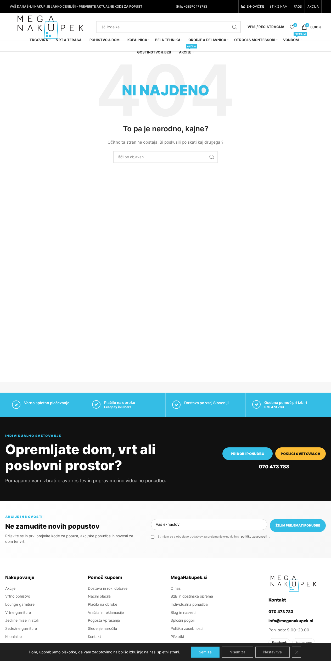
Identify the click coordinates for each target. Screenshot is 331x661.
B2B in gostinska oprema (192, 596)
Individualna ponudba (189, 604)
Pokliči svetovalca (301, 454)
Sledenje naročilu (102, 628)
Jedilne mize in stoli (21, 620)
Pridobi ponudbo (248, 454)
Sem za (205, 652)
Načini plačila (99, 596)
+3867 (188, 6)
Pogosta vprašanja (104, 620)
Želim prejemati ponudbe (298, 525)
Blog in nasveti (183, 612)
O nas (176, 588)
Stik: (179, 6)
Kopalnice (13, 636)
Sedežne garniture (21, 628)
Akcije (10, 588)
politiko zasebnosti (254, 536)
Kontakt (94, 636)
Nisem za (237, 652)
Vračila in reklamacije (106, 612)
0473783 (200, 6)
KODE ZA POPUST (128, 6)
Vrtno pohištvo (17, 596)
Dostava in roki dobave (107, 588)
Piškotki (177, 636)
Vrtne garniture (18, 612)
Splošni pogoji (182, 620)
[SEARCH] (235, 27)
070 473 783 (274, 407)
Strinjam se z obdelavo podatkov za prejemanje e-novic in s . (214, 536)
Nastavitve (272, 652)
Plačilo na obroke (102, 604)
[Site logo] (50, 26)
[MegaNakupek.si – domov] (293, 583)
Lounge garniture (20, 604)
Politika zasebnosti (187, 628)
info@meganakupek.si (290, 620)
